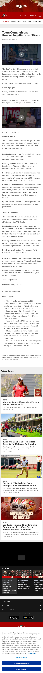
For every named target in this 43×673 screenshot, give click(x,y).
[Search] (36, 15)
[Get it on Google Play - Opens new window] (28, 623)
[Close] (40, 630)
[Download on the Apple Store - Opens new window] (14, 623)
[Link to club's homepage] (4, 15)
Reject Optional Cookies (21, 663)
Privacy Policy (13, 653)
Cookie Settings (21, 657)
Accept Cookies (21, 669)
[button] (21, 54)
